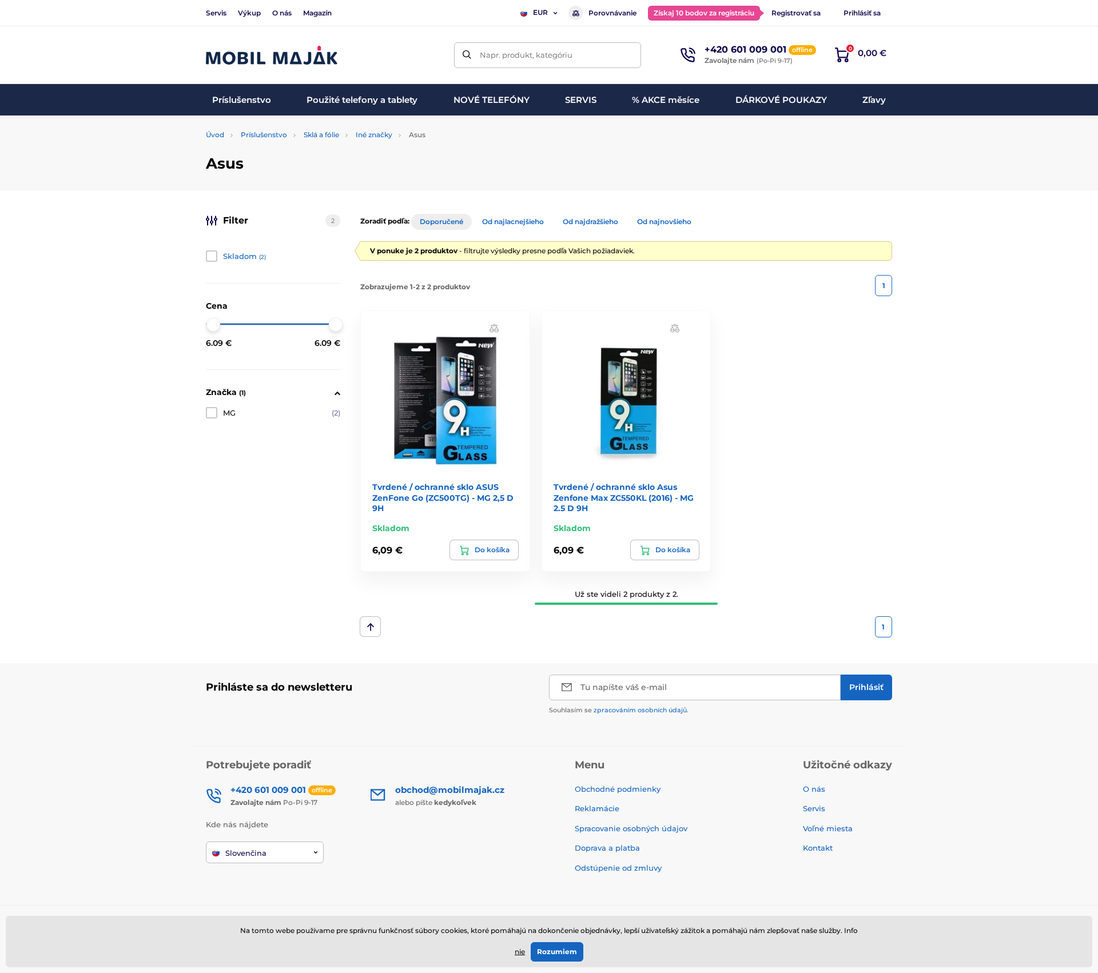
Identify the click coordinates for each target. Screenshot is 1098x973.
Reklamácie (597, 808)
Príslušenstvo (264, 134)
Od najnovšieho (664, 221)
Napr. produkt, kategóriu (526, 54)
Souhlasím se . (619, 710)
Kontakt (818, 847)
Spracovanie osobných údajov (631, 828)
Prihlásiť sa (862, 13)
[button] (494, 327)
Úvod (215, 134)
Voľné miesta (828, 828)
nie (520, 951)
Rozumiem (557, 951)
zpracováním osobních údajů (640, 710)
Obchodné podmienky (618, 788)
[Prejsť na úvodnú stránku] (271, 55)
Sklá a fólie (321, 134)
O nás (282, 13)
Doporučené (441, 221)
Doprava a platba (607, 847)
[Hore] (370, 626)
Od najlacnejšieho (513, 221)
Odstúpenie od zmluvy (619, 867)
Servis (216, 13)
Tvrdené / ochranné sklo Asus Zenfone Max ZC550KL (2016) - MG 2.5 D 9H (624, 497)
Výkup (249, 13)
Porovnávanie (612, 13)
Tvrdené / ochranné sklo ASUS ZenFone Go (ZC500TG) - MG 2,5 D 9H (443, 497)
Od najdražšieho (590, 221)
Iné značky (374, 134)
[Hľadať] (467, 55)
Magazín (317, 13)
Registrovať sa (796, 13)
